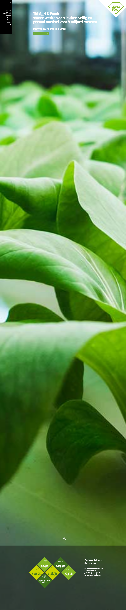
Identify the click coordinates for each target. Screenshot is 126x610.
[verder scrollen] (65, 538)
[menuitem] (6, 2)
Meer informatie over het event (41, 33)
